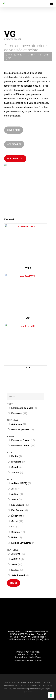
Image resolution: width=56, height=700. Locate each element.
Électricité (18, 515)
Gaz (15, 526)
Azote (16, 499)
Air (15, 488)
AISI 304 (18, 553)
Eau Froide (19, 510)
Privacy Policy (21, 657)
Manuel (17, 570)
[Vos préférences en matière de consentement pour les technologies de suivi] (51, 695)
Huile (16, 537)
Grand (16, 467)
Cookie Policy (35, 657)
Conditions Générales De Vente (28, 660)
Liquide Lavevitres (23, 543)
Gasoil (17, 521)
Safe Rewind (20, 575)
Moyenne (18, 461)
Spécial (17, 472)
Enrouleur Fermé (23, 440)
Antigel (17, 494)
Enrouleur (19, 413)
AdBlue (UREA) (21, 483)
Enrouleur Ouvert (23, 445)
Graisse (18, 532)
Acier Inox (19, 424)
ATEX (16, 564)
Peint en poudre (22, 429)
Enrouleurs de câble (24, 408)
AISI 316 (17, 559)
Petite (16, 456)
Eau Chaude (20, 505)
